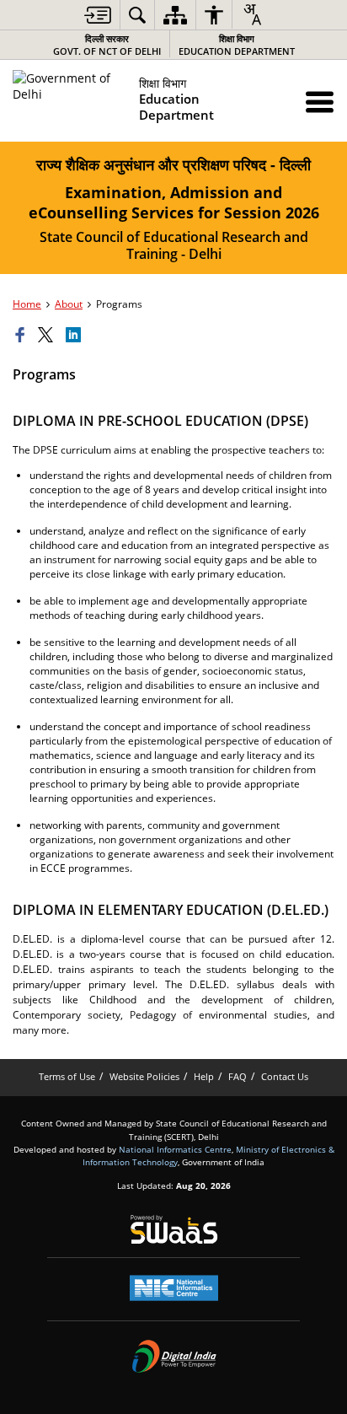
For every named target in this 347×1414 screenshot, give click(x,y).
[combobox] (251, 14)
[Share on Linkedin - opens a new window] (76, 335)
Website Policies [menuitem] (144, 1076)
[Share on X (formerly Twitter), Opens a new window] (48, 335)
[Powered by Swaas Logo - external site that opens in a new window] (174, 1229)
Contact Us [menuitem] (284, 1076)
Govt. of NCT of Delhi (107, 44)
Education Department (237, 44)
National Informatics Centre (175, 1149)
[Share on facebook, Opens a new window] (23, 335)
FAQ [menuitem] (237, 1076)
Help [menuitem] (204, 1076)
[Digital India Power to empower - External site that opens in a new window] (174, 1356)
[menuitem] (98, 15)
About (69, 304)
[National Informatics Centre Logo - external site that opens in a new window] (174, 1288)
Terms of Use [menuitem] (67, 1076)
